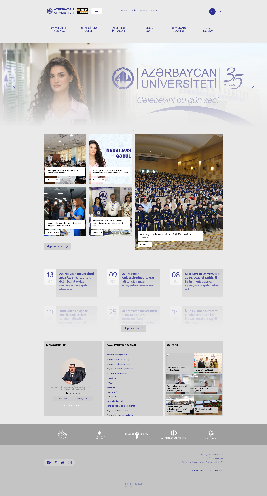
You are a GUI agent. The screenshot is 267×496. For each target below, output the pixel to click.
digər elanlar (131, 328)
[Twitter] (56, 462)
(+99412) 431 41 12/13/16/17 (211, 454)
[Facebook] (49, 462)
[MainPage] (60, 11)
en (219, 11)
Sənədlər (153, 10)
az (212, 11)
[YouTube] (63, 462)
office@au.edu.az (215, 458)
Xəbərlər (124, 10)
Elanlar (133, 10)
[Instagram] (70, 462)
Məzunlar (143, 10)
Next (252, 85)
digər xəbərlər (55, 246)
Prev (15, 85)
